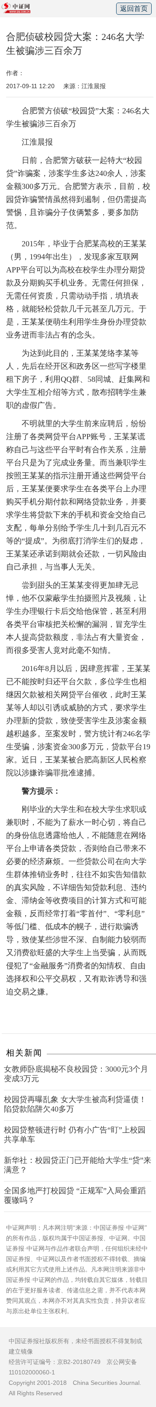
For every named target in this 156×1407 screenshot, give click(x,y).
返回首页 (134, 8)
